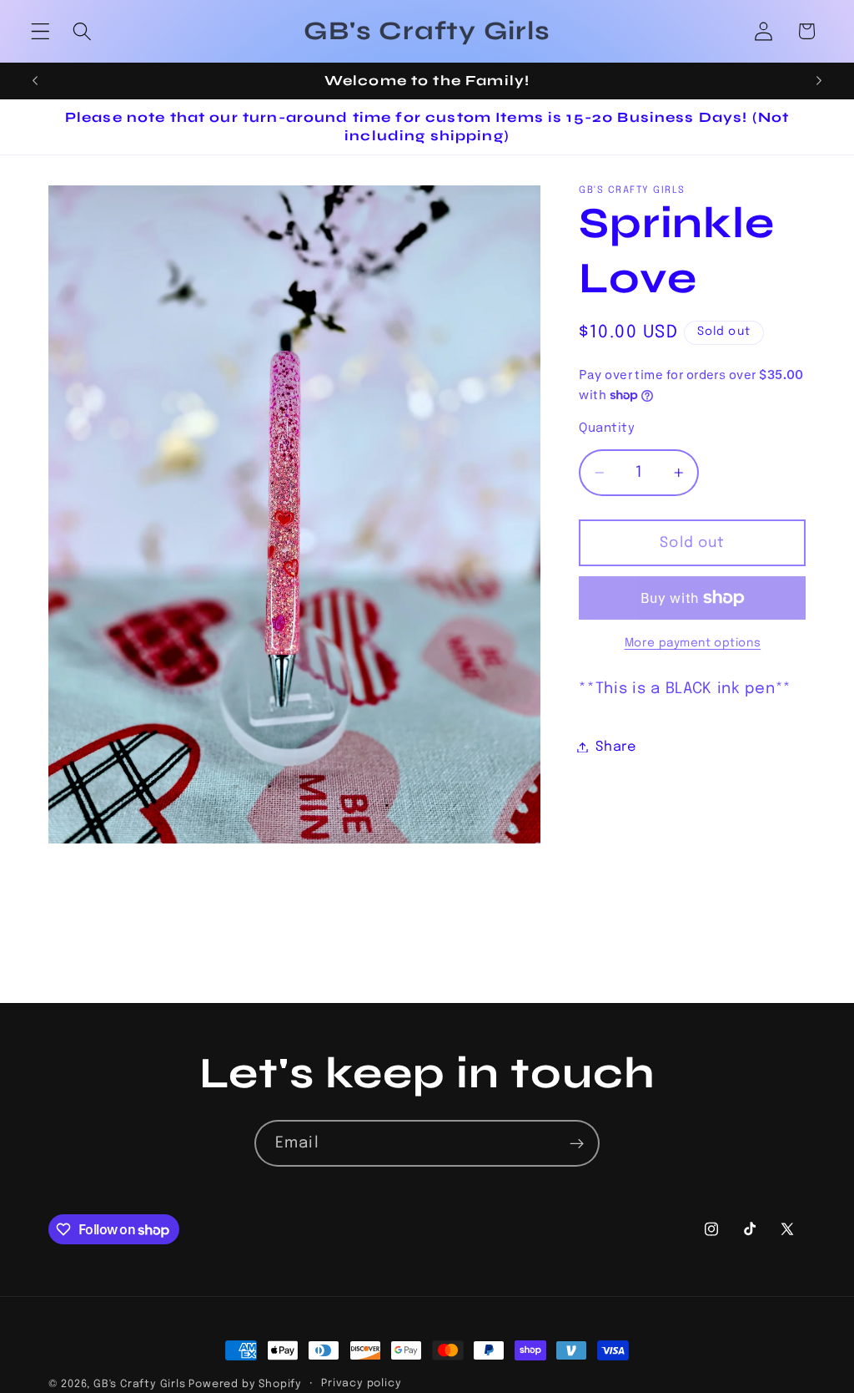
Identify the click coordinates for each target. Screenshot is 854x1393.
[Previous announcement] (35, 81)
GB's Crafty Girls (139, 1384)
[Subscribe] (576, 1143)
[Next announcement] (819, 81)
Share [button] (615, 747)
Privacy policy (361, 1383)
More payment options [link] (693, 643)
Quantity (607, 428)
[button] (40, 31)
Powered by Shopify (245, 1384)
